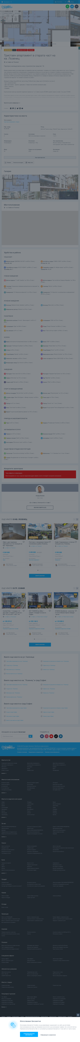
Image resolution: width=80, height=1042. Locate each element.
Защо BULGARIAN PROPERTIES (32, 1016)
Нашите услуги (52, 1016)
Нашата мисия (44, 1016)
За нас (22, 1016)
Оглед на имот (15, 1016)
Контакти (70, 1016)
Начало (3, 1016)
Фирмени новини (62, 1016)
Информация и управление (48, 1035)
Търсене (9, 1016)
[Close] (78, 1015)
